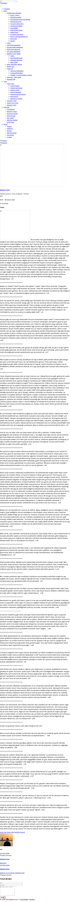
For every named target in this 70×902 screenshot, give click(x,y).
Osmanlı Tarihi (11, 101)
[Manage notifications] (4, 897)
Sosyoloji (6, 107)
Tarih (5, 82)
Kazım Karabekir (15, 92)
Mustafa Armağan (16, 99)
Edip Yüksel (14, 62)
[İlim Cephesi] (3, 3)
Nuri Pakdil (10, 118)
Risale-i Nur (10, 67)
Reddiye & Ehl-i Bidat (14, 54)
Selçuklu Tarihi (11, 105)
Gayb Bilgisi (14, 28)
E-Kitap (9, 137)
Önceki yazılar (4, 853)
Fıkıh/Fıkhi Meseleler (13, 45)
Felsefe (9, 127)
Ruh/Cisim (13, 39)
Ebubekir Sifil (11, 79)
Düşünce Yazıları (12, 114)
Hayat (9, 832)
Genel (5, 124)
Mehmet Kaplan (12, 120)
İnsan (2, 832)
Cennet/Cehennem (16, 24)
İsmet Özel (10, 122)
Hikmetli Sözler (12, 133)
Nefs (12, 832)
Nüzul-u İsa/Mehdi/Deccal (19, 37)
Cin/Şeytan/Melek (16, 26)
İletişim (32, 899)
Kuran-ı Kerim (15, 15)
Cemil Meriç (11, 109)
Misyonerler (14, 97)
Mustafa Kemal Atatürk (18, 94)
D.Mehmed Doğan (16, 88)
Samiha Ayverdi (19, 832)
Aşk (5, 832)
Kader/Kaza (14, 32)
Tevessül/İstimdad (16, 73)
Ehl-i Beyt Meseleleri (13, 52)
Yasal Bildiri (24, 899)
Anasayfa (6, 9)
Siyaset (9, 131)
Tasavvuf (10, 69)
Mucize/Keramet (16, 22)
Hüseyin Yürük (14, 90)
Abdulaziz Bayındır (16, 60)
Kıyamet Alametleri (16, 35)
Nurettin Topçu (12, 112)
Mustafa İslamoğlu (16, 58)
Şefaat (12, 41)
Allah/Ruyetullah (15, 17)
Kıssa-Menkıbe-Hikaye (14, 64)
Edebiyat (10, 129)
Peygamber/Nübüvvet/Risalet (20, 20)
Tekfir (12, 56)
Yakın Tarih (10, 84)
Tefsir (9, 43)
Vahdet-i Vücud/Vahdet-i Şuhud (21, 75)
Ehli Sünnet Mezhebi (13, 49)
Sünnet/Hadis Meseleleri (15, 47)
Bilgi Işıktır (3, 863)
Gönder (2, 897)
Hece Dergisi (11, 116)
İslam (5, 11)
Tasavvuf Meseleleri (16, 71)
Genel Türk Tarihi (12, 103)
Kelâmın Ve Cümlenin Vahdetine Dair (12, 873)
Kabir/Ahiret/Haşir (16, 30)
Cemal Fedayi (14, 86)
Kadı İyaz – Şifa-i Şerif (14, 77)
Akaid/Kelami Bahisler (14, 13)
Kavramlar (10, 135)
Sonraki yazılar (5, 865)
